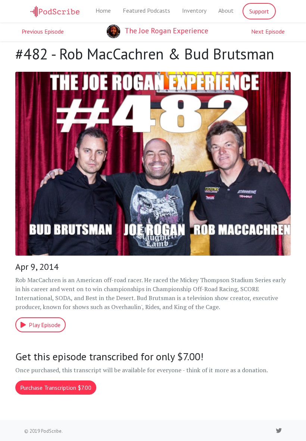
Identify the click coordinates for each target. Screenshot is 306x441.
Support (259, 11)
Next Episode (268, 31)
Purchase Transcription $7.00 (55, 387)
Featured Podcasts (146, 10)
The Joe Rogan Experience (165, 31)
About (226, 10)
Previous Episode (43, 31)
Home (103, 10)
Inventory (194, 10)
